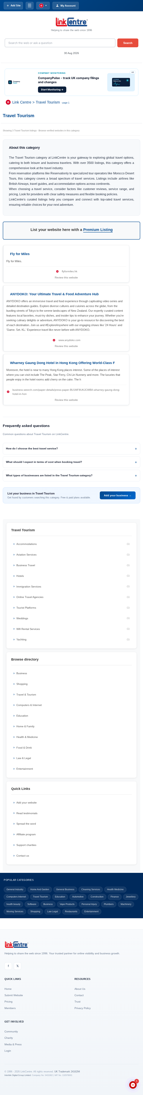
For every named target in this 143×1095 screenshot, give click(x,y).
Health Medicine (115, 889)
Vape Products (67, 904)
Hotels (73, 575)
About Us (79, 988)
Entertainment (24, 768)
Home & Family (25, 726)
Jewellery (131, 896)
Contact (79, 995)
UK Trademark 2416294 (67, 1071)
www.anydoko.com (69, 340)
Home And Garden (39, 889)
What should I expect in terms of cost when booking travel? (44, 461)
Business (21, 673)
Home (8, 988)
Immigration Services (73, 586)
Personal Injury (89, 904)
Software (31, 904)
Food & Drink (24, 747)
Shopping (22, 683)
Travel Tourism (48, 102)
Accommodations (73, 543)
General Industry (15, 889)
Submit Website (13, 995)
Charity (8, 1037)
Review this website (66, 277)
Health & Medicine (27, 736)
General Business (65, 889)
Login (7, 1050)
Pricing (8, 1001)
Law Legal (52, 911)
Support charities (26, 844)
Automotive (78, 896)
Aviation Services (73, 554)
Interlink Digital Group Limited (17, 1075)
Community (11, 1031)
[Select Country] (9, 102)
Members (10, 1008)
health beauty (13, 904)
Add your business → (117, 495)
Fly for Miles (20, 254)
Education (22, 715)
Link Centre (21, 102)
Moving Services (15, 911)
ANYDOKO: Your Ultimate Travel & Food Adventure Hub (54, 294)
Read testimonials (26, 813)
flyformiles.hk (69, 271)
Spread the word (26, 823)
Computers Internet (16, 896)
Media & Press (13, 1044)
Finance (115, 896)
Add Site (15, 5)
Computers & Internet (29, 705)
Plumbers (109, 904)
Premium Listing (98, 230)
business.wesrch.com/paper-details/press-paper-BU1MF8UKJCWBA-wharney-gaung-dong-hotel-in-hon (66, 391)
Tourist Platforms (73, 607)
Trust (77, 1001)
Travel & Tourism (26, 694)
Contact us (22, 855)
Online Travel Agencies (73, 597)
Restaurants (71, 911)
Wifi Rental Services (73, 628)
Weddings (73, 618)
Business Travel (73, 565)
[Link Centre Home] (71, 22)
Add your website (26, 802)
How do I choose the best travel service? (32, 448)
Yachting (73, 639)
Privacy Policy (82, 1008)
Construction (97, 896)
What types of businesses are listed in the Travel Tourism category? (49, 475)
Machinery (126, 904)
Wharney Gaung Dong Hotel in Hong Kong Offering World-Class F (62, 363)
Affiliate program (26, 834)
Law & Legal (23, 758)
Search (127, 42)
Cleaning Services (90, 889)
